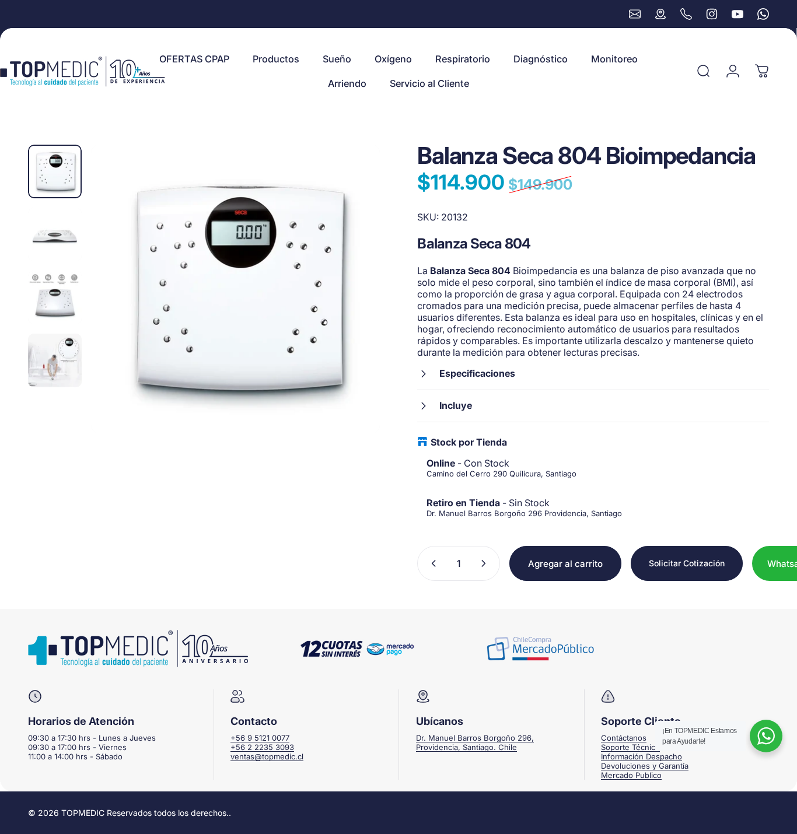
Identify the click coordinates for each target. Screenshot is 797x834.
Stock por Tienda (469, 442)
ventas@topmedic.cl (266, 756)
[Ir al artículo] (55, 171)
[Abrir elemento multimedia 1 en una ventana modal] (235, 289)
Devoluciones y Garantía (644, 765)
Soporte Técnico (630, 747)
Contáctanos (623, 737)
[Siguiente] (349, 288)
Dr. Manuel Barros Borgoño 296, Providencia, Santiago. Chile (475, 742)
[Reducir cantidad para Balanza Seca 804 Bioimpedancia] (431, 563)
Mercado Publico (631, 775)
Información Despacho (641, 756)
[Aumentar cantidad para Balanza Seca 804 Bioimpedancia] (486, 563)
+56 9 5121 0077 (259, 737)
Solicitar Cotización (687, 563)
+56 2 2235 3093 (262, 747)
